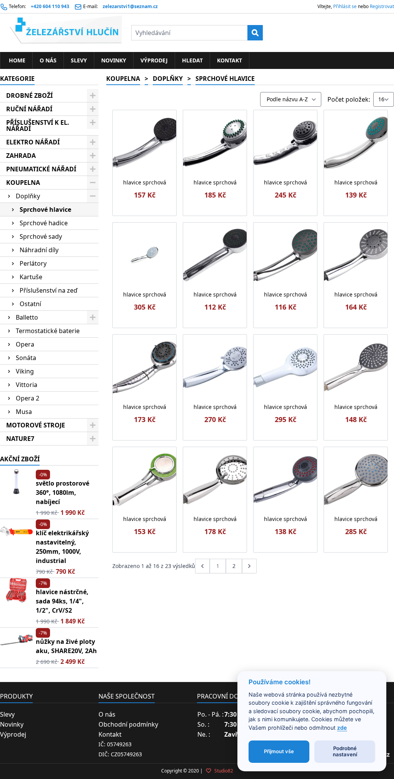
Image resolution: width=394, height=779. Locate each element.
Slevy (79, 60)
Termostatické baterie (48, 331)
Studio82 (223, 770)
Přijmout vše (279, 751)
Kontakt (229, 60)
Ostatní (30, 304)
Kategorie (17, 78)
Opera (25, 344)
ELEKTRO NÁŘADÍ (33, 142)
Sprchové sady (41, 236)
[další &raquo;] (249, 566)
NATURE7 (20, 438)
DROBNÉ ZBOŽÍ (29, 95)
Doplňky (28, 196)
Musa (24, 411)
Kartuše (31, 277)
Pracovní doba (222, 696)
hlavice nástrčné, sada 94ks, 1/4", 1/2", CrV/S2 (62, 601)
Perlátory (33, 263)
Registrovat (382, 6)
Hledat (192, 60)
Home (16, 60)
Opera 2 (27, 398)
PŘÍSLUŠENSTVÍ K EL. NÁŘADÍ (37, 125)
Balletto (27, 317)
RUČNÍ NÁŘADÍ (29, 109)
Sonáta (26, 357)
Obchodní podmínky (128, 724)
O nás (48, 60)
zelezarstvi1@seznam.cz (130, 6)
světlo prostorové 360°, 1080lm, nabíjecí (62, 492)
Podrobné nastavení (345, 751)
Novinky (113, 60)
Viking (25, 371)
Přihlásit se (345, 6)
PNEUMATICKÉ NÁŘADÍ (41, 169)
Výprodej (154, 60)
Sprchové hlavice (45, 209)
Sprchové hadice (44, 223)
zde (342, 727)
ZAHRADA (21, 155)
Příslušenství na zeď (48, 290)
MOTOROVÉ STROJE (35, 425)
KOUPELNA (23, 182)
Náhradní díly (39, 250)
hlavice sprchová (144, 182)
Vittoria (26, 384)
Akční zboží (20, 459)
